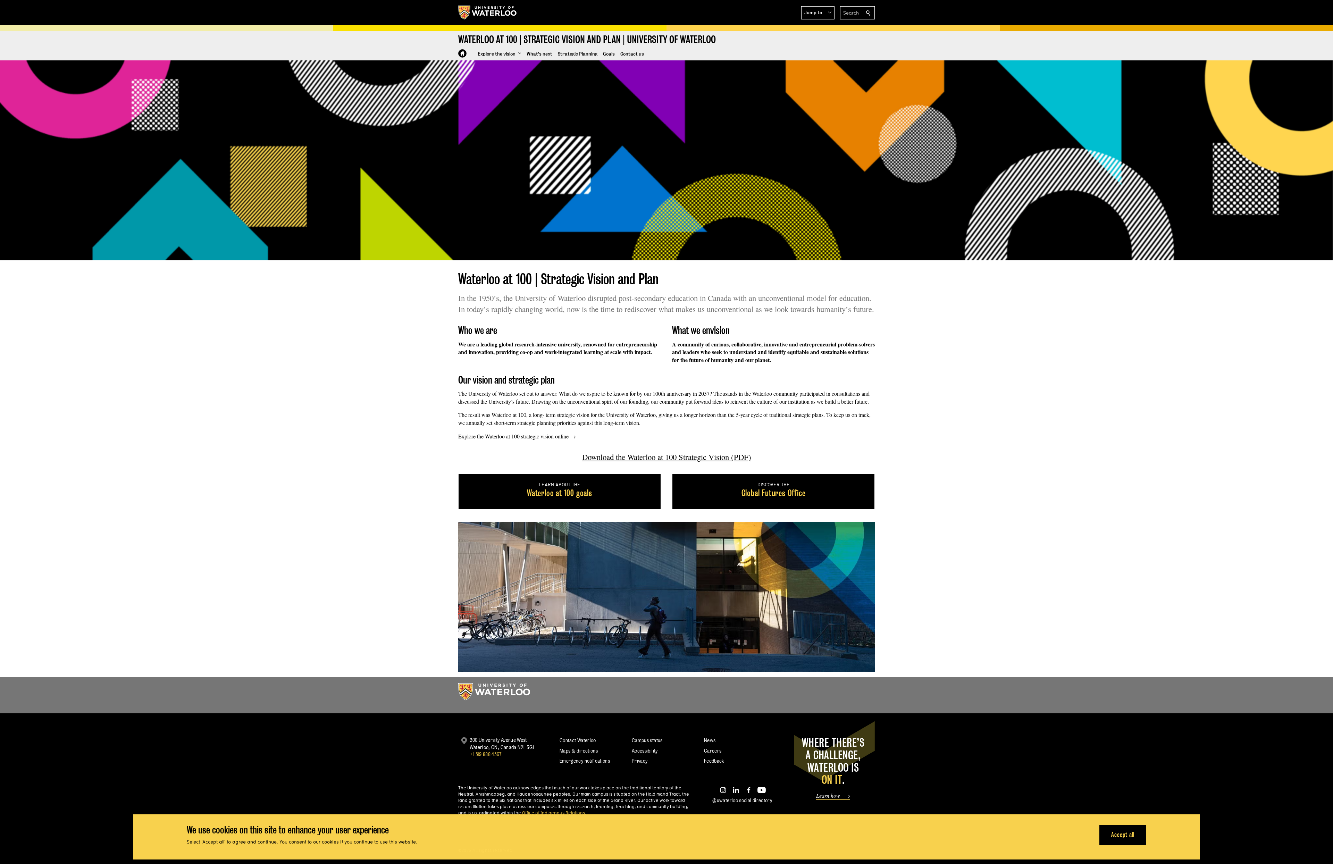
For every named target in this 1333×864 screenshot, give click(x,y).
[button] (818, 13)
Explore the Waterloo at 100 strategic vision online (513, 436)
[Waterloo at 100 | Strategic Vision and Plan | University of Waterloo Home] (462, 53)
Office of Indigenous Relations (553, 812)
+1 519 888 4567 (486, 754)
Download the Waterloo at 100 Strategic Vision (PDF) (666, 457)
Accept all (1122, 834)
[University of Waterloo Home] (487, 12)
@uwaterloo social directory (742, 800)
